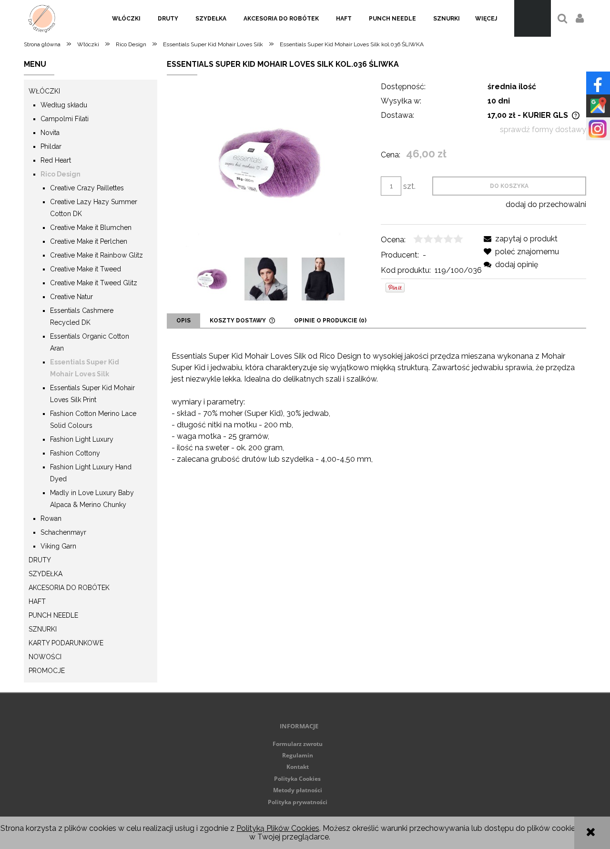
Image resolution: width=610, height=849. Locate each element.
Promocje (47, 670)
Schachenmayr (63, 532)
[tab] (183, 320)
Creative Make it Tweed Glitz (93, 283)
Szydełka (45, 574)
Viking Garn (58, 546)
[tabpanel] (376, 423)
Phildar (51, 146)
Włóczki (44, 91)
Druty (40, 560)
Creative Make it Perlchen (88, 241)
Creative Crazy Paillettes (87, 188)
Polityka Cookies (297, 779)
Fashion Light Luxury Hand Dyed (91, 473)
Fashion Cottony (75, 453)
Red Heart (56, 160)
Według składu (64, 105)
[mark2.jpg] (265, 279)
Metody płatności (297, 790)
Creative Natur (71, 296)
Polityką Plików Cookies (277, 828)
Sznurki (43, 629)
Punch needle (53, 615)
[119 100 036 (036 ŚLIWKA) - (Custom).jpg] (212, 279)
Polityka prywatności (297, 802)
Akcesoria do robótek (69, 587)
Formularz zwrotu (298, 744)
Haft (37, 601)
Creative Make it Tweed (85, 269)
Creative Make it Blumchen (91, 227)
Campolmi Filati (65, 119)
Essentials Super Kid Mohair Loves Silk (84, 368)
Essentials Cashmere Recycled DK (81, 316)
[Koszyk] (532, 18)
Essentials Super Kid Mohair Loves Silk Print (92, 394)
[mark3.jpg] (323, 279)
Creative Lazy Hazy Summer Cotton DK (93, 207)
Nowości (45, 657)
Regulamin (297, 755)
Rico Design (61, 174)
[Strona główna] (42, 18)
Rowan (51, 518)
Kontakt (297, 767)
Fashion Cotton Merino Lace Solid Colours (93, 419)
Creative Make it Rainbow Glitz (96, 255)
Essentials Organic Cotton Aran (89, 342)
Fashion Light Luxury (81, 439)
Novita (50, 132)
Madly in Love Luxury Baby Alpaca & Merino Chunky (92, 498)
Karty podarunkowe (66, 643)
